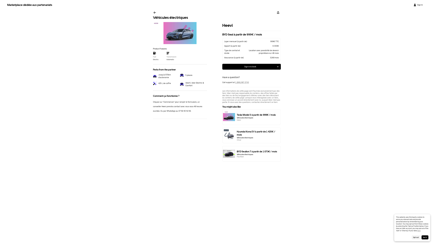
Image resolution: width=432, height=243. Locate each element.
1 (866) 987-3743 (242, 82)
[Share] (278, 12)
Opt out (416, 237)
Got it (425, 237)
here (419, 231)
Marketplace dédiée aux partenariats (29, 5)
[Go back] (155, 12)
